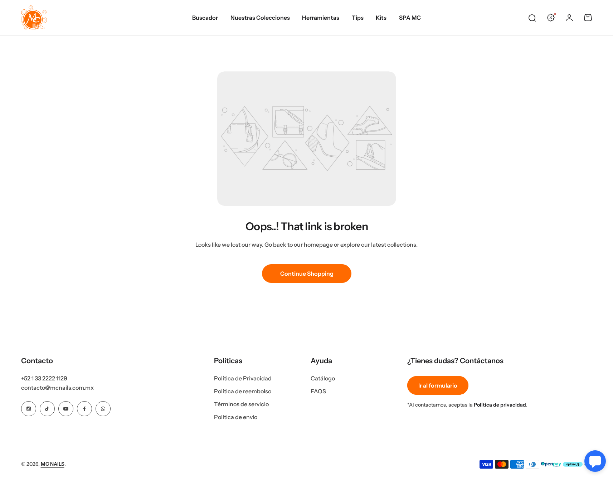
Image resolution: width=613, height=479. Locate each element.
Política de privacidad (500, 405)
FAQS (318, 391)
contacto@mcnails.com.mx (57, 387)
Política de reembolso (242, 391)
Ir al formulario (437, 385)
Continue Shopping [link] (306, 273)
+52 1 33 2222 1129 (44, 378)
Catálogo (323, 378)
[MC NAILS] (34, 17)
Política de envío (235, 417)
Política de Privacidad (243, 378)
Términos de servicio (241, 404)
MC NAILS (52, 464)
